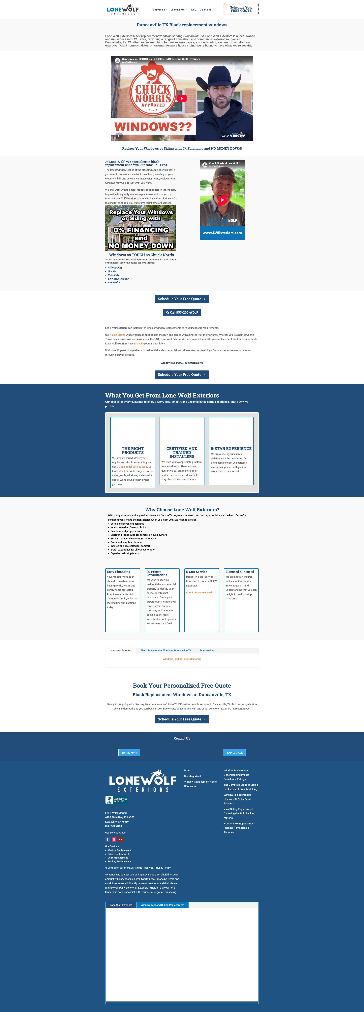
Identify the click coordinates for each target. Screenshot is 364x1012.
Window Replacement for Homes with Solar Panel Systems (238, 799)
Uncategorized (192, 776)
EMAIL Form (129, 752)
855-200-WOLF (114, 825)
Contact (205, 10)
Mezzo (121, 334)
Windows (168, 658)
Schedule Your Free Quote (179, 299)
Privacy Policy (163, 867)
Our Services (112, 846)
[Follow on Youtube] (120, 839)
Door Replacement (118, 857)
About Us (178, 10)
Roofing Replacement (119, 861)
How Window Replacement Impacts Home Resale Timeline (239, 828)
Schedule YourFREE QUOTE (241, 9)
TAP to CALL (235, 752)
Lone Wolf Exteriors (121, 650)
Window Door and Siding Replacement (162, 904)
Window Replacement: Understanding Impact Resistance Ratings (236, 775)
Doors (187, 658)
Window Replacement (119, 850)
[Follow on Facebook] (107, 839)
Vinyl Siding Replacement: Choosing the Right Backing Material (239, 813)
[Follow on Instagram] (114, 839)
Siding (178, 658)
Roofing (196, 658)
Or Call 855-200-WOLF (182, 312)
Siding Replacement (118, 854)
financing (139, 343)
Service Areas (118, 832)
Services (158, 10)
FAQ (194, 10)
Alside (113, 334)
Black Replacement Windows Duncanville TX (165, 650)
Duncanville (207, 650)
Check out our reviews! (199, 592)
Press (187, 770)
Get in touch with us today (133, 466)
